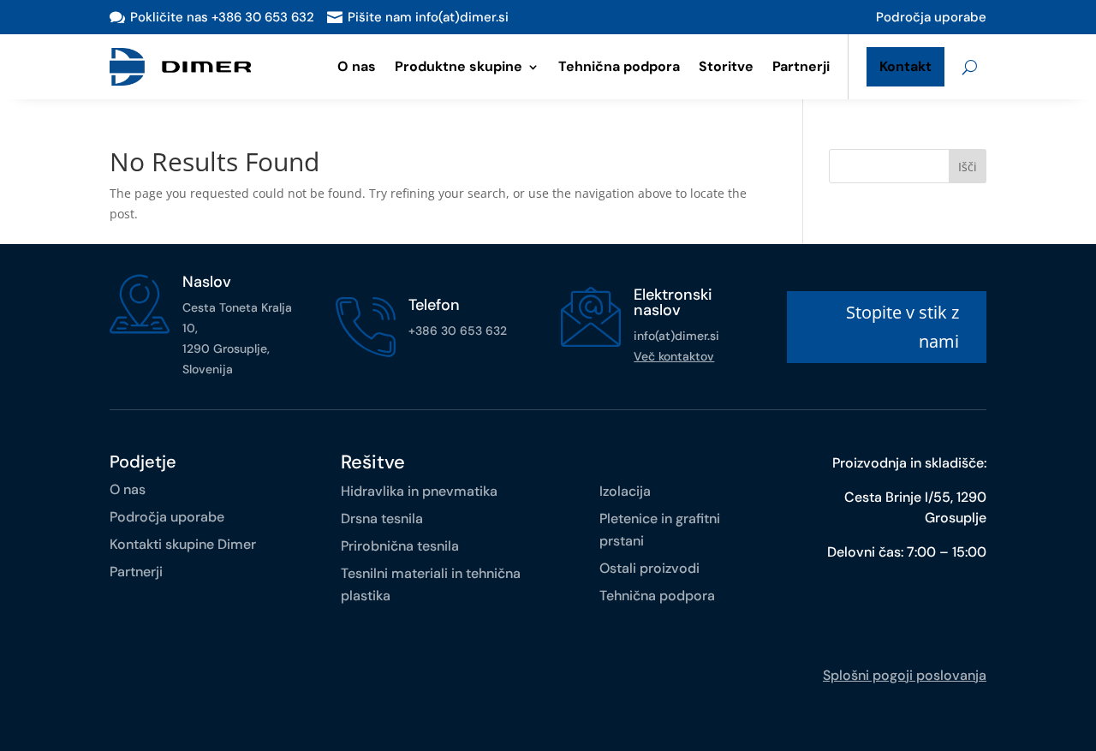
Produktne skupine (458, 66)
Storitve (726, 66)
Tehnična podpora (619, 66)
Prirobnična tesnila (400, 546)
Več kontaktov (674, 356)
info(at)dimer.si (676, 335)
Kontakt (905, 66)
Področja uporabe (931, 17)
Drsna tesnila (382, 518)
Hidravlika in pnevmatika (419, 491)
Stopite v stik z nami (902, 327)
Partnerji (801, 66)
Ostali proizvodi (649, 568)
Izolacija (625, 491)
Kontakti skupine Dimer (183, 544)
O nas (356, 66)
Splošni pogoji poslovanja (904, 675)
